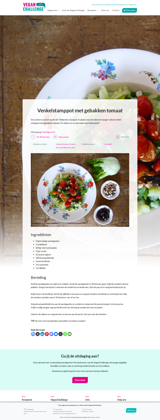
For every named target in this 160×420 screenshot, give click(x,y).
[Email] (70, 334)
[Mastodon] (51, 334)
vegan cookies (95, 417)
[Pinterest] (47, 334)
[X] (38, 334)
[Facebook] (33, 334)
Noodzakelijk (35, 411)
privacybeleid (66, 417)
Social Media (88, 410)
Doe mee (130, 10)
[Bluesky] (56, 334)
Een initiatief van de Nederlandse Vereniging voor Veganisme (114, 5)
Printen (125, 137)
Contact (115, 10)
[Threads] (60, 334)
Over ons (105, 10)
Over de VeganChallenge (73, 10)
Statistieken (64, 411)
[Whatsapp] (65, 334)
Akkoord (131, 410)
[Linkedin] (42, 334)
